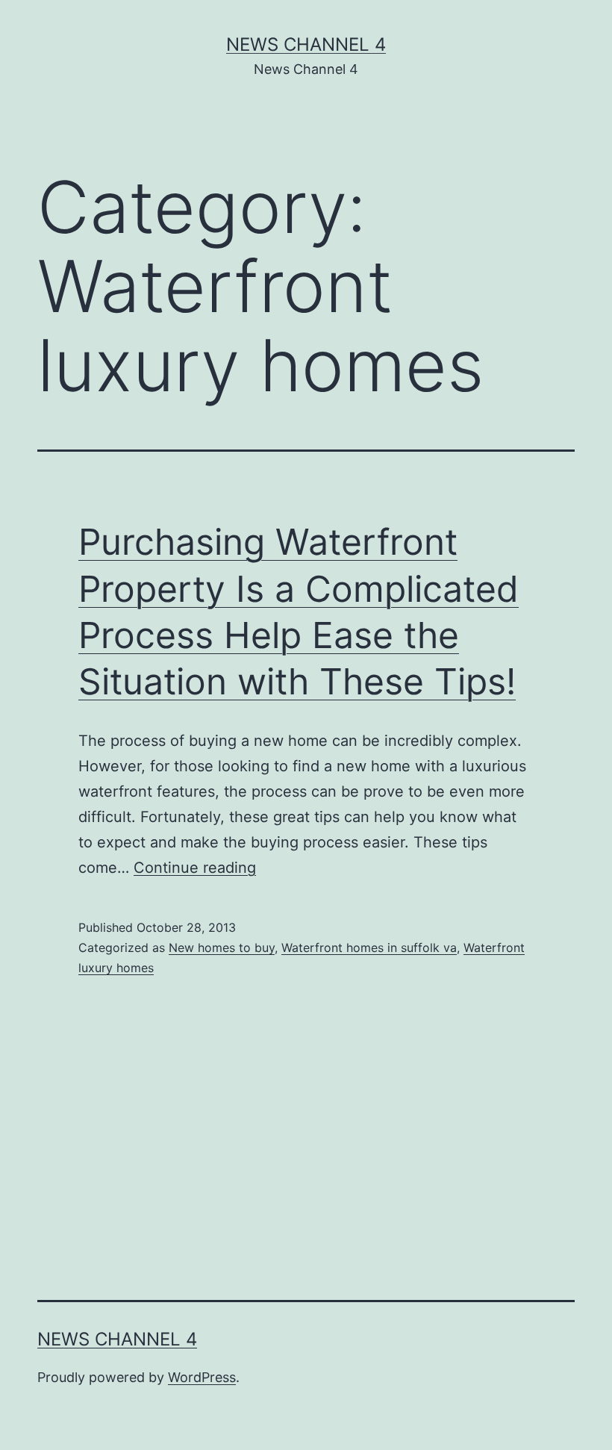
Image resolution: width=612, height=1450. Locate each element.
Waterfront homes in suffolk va (369, 947)
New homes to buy (222, 947)
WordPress (202, 1377)
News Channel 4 (306, 44)
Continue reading (195, 868)
